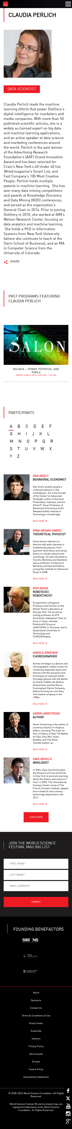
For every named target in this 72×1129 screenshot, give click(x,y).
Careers (36, 1039)
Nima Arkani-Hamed (49, 532)
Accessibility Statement (36, 1077)
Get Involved (36, 1054)
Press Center (36, 1023)
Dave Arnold (42, 761)
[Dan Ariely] (17, 487)
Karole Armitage (45, 655)
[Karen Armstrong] (17, 725)
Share (15, 261)
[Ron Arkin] (17, 600)
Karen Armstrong (46, 715)
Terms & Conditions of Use (36, 1015)
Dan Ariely (49, 478)
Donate (36, 1062)
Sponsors (36, 1000)
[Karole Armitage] (17, 664)
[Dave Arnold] (17, 770)
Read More (39, 521)
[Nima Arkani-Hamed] (17, 542)
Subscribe (36, 1031)
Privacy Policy (36, 1046)
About (36, 992)
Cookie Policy (36, 1069)
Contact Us (36, 1008)
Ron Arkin (42, 592)
